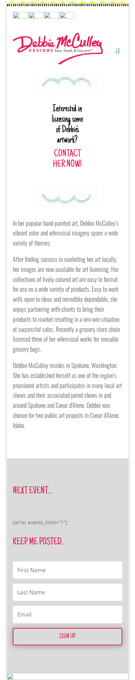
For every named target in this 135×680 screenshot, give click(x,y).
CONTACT (67, 154)
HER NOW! (67, 165)
